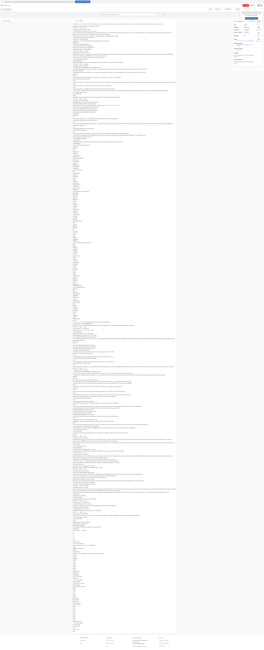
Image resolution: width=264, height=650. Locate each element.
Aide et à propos (109, 640)
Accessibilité (161, 646)
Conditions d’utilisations (164, 643)
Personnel (239, 50)
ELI (107, 646)
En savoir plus (70, 1)
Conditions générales (163, 640)
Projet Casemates (110, 643)
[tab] (258, 22)
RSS (81, 643)
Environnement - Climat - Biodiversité (245, 40)
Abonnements (83, 640)
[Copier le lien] (240, 53)
